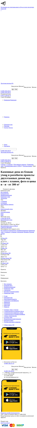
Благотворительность (10, 299)
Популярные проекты (20, 164)
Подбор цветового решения (12, 322)
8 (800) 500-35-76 (9, 363)
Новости (6, 307)
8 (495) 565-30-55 (6, 91)
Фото (5, 144)
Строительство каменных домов (13, 313)
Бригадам (7, 305)
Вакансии (7, 302)
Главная (3, 164)
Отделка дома (8, 317)
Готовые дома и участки (11, 309)
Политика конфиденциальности (10, 413)
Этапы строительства (10, 316)
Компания (7, 100)
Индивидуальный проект (11, 291)
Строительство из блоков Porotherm (14, 314)
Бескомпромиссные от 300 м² (13, 166)
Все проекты (4, 230)
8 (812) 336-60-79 (6, 95)
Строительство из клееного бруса (14, 311)
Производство (8, 124)
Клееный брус (13, 230)
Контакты (7, 146)
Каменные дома (8, 288)
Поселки (6, 126)
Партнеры (7, 303)
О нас (5, 296)
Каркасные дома (9, 293)
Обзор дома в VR (9, 325)
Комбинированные (22, 230)
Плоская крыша (27, 166)
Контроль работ (8, 320)
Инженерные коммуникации (12, 319)
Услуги (6, 127)
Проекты (6, 117)
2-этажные (9, 164)
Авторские (20, 232)
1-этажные (7, 232)
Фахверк (26, 232)
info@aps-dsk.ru (5, 423)
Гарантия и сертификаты (11, 300)
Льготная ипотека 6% (7, 83)
